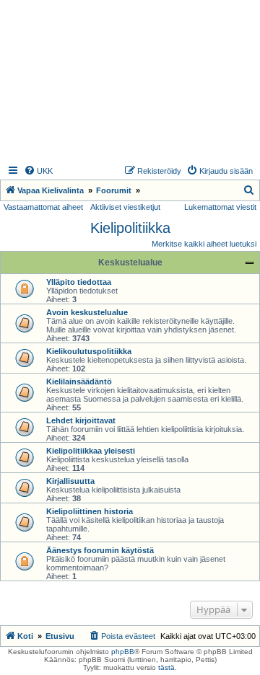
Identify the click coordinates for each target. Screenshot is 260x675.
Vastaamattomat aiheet (43, 207)
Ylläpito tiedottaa (78, 282)
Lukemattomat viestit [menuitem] (220, 207)
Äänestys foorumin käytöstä (100, 550)
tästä (166, 667)
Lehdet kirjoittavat (81, 420)
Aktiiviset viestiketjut (125, 207)
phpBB (122, 652)
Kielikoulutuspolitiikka (88, 351)
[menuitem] (38, 171)
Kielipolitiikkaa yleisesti (90, 450)
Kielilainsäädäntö (79, 381)
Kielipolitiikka (130, 228)
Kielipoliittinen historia (89, 511)
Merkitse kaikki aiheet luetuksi (204, 243)
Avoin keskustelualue (87, 312)
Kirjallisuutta (70, 481)
